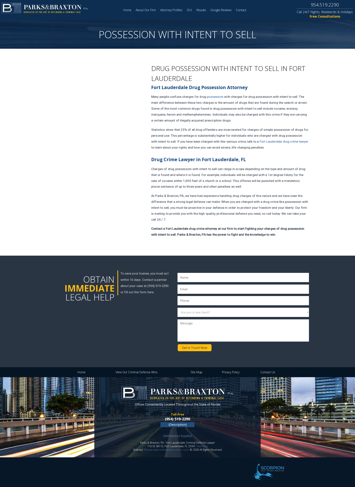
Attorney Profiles (171, 10)
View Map (202, 446)
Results (201, 10)
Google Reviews (220, 10)
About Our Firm (146, 10)
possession (215, 97)
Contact (241, 10)
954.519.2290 (325, 4)
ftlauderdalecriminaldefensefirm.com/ (166, 449)
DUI (189, 10)
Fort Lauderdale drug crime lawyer (284, 141)
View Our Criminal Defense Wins (137, 372)
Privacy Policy (230, 372)
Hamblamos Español (177, 436)
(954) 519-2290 (177, 418)
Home (127, 10)
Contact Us (268, 372)
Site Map (196, 372)
